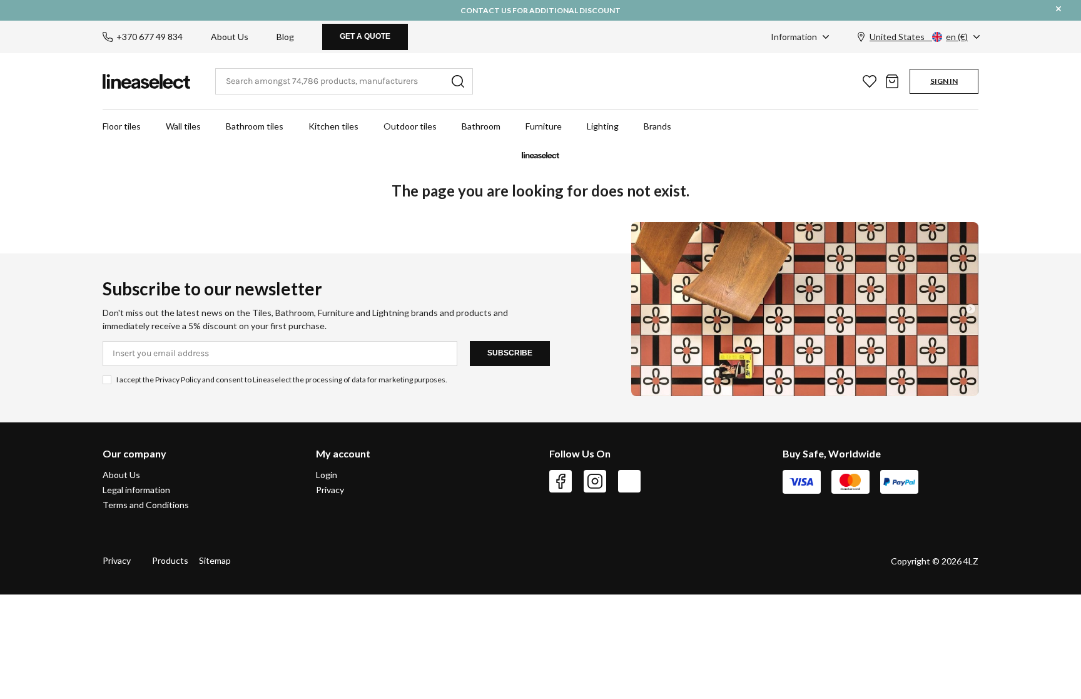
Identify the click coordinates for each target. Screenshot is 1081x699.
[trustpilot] (629, 481)
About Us (229, 36)
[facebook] (560, 481)
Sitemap (215, 560)
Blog (285, 36)
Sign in (944, 81)
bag (892, 81)
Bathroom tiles (254, 126)
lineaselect (146, 81)
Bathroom (481, 126)
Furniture (543, 126)
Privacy (330, 489)
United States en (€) (919, 36)
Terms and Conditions (146, 504)
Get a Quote (365, 36)
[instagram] (595, 481)
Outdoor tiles (410, 126)
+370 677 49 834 (149, 36)
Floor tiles (122, 126)
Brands (657, 126)
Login (326, 475)
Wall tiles (183, 126)
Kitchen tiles (333, 126)
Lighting (603, 126)
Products (170, 560)
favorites (869, 81)
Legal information (136, 489)
